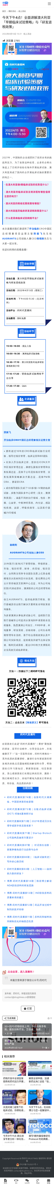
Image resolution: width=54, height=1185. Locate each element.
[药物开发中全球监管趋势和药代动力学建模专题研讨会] (14, 1068)
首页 (4, 11)
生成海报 (11, 1018)
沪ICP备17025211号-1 (29, 1164)
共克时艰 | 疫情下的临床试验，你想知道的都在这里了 (13, 1109)
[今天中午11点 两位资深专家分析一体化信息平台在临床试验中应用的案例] (14, 1126)
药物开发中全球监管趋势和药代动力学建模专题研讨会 (13, 1080)
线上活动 (27, 34)
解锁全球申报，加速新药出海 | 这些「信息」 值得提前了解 (39, 1080)
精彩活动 (8, 1093)
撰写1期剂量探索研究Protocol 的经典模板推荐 (39, 1137)
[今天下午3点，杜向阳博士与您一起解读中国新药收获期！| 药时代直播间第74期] (40, 1097)
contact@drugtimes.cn (22, 1171)
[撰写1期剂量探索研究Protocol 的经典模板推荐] (40, 1126)
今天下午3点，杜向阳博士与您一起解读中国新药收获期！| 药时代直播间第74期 (40, 1109)
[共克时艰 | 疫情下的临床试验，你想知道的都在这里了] (14, 1097)
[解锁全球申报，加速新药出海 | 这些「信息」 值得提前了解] (40, 1068)
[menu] (49, 3)
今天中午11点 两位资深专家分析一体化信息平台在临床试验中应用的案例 (13, 1137)
